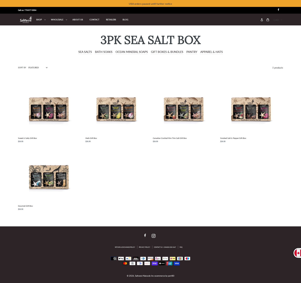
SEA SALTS (85, 51)
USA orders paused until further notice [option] (150, 3)
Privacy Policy (144, 247)
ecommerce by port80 (164, 276)
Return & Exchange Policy (125, 247)
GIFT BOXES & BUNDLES (167, 51)
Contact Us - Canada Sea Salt (165, 247)
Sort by (22, 67)
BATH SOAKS (103, 51)
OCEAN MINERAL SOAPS (132, 51)
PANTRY (191, 51)
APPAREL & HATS (211, 51)
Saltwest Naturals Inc (144, 276)
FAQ (181, 247)
